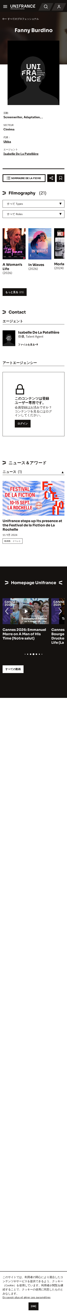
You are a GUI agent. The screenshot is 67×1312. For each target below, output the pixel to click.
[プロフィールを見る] (59, 7)
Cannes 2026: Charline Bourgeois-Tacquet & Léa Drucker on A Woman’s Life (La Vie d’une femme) (30, 636)
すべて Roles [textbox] (15, 214)
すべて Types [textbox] (15, 203)
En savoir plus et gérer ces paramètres (27, 1297)
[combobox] (33, 204)
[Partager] (51, 178)
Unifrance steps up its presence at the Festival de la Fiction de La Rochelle (32, 525)
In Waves (36, 265)
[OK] (33, 1306)
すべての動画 (13, 669)
